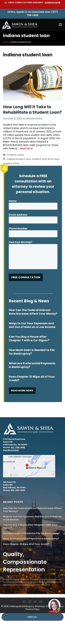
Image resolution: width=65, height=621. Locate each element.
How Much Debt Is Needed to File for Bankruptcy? (32, 351)
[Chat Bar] (32, 617)
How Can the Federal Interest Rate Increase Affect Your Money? (33, 311)
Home (6, 42)
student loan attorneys (45, 159)
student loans (11, 163)
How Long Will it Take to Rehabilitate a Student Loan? (32, 109)
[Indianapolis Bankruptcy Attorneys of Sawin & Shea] (20, 25)
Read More (26, 148)
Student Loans (15, 155)
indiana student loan (19, 159)
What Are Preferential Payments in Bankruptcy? (32, 365)
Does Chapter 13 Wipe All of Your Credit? (32, 378)
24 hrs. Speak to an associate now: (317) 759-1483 (32, 13)
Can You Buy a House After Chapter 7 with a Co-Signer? (29, 338)
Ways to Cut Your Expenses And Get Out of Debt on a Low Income (32, 325)
